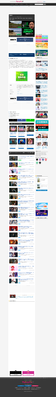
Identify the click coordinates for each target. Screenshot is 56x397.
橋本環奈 (40, 154)
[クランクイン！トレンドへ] (40, 1)
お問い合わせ (33, 387)
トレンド (38, 41)
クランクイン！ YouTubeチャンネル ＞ (44, 118)
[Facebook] (43, 160)
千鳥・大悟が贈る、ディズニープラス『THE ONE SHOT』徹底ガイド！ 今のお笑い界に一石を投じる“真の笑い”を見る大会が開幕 (24, 297)
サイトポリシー (21, 387)
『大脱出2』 (18, 91)
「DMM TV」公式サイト (20, 93)
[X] (37, 160)
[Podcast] (37, 163)
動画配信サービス (44, 41)
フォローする (15, 374)
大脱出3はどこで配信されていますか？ (14, 113)
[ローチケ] (44, 1)
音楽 (45, 36)
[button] (33, 29)
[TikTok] (40, 163)
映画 (38, 36)
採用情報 (29, 387)
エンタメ (45, 39)
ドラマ (39, 39)
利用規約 (25, 387)
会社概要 (16, 387)
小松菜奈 (42, 154)
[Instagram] (40, 160)
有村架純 (37, 154)
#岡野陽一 (10, 19)
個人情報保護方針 (38, 387)
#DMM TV (13, 19)
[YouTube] (46, 160)
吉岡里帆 (45, 154)
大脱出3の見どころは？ (12, 116)
